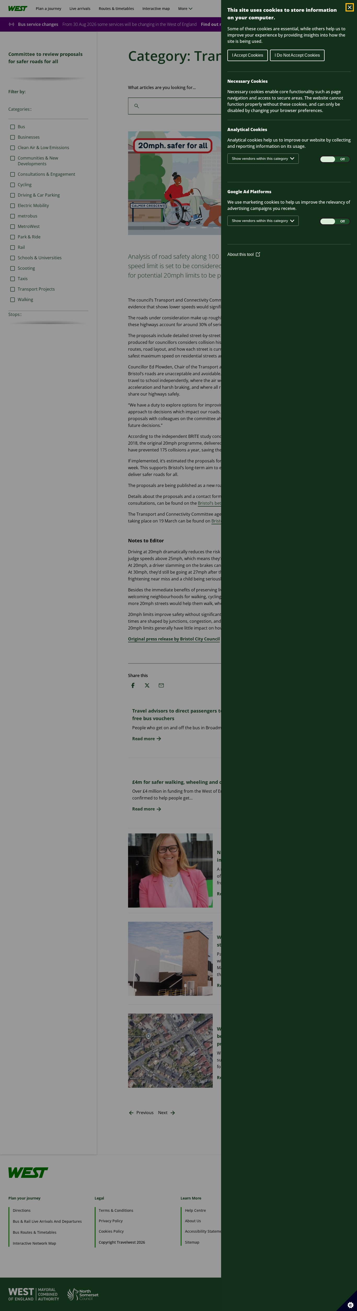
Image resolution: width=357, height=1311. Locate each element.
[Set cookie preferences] (346, 1300)
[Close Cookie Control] (350, 7)
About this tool (243, 254)
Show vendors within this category (260, 158)
